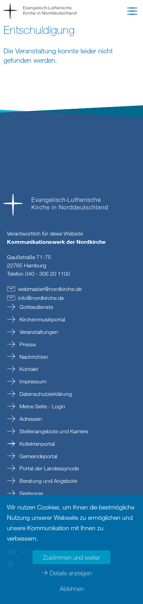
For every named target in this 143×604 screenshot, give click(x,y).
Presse (27, 344)
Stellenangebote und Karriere (53, 431)
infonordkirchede (41, 298)
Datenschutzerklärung (45, 394)
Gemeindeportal (37, 456)
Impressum (32, 381)
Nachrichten (33, 357)
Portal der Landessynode (48, 468)
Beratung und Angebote (47, 481)
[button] (132, 12)
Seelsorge (30, 493)
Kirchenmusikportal (41, 319)
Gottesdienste (35, 307)
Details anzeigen (71, 573)
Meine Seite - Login (41, 406)
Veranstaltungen (38, 332)
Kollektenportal (36, 444)
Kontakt (28, 369)
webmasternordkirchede (50, 289)
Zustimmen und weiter (71, 557)
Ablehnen (72, 588)
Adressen (30, 419)
